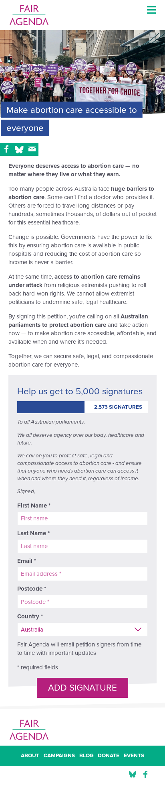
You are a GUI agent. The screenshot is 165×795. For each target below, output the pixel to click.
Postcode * (31, 588)
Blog (86, 756)
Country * (30, 616)
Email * (26, 561)
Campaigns (59, 756)
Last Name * (33, 533)
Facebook (145, 775)
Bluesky (133, 775)
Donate (108, 756)
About (30, 756)
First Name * (33, 505)
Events (134, 756)
